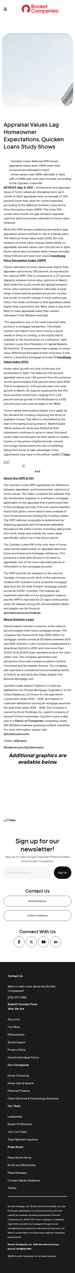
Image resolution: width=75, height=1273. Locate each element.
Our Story (14, 1027)
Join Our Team (17, 1132)
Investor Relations (37, 915)
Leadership (15, 1116)
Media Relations (37, 901)
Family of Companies (29, 721)
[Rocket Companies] (40, 9)
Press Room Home (19, 1158)
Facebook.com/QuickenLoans (24, 747)
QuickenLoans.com (16, 734)
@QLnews (20, 741)
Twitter (12, 1188)
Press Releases (17, 1173)
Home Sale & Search (21, 1083)
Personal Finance (19, 1091)
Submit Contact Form (23, 1004)
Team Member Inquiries (23, 1139)
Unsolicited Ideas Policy (23, 1057)
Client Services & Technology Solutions (33, 1098)
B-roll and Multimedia (21, 1165)
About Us (14, 1019)
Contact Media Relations (24, 1180)
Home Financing (18, 1075)
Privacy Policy (17, 1050)
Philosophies (16, 1034)
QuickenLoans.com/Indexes (22, 613)
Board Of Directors (20, 1124)
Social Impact (16, 1042)
